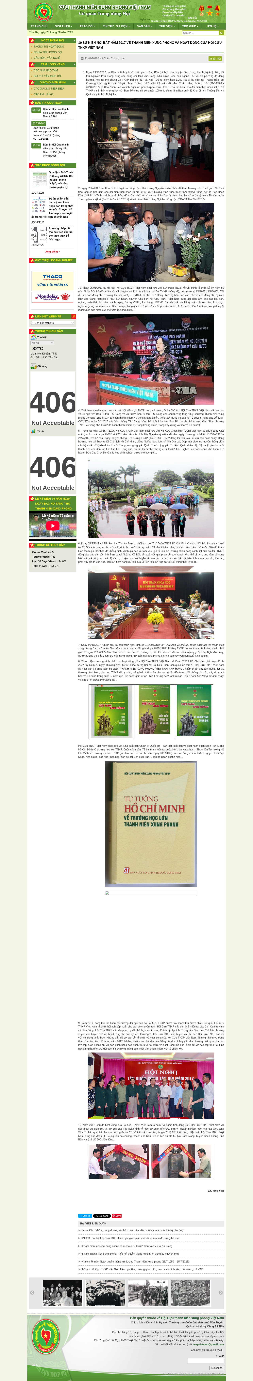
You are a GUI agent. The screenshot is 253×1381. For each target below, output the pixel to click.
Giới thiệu (63, 26)
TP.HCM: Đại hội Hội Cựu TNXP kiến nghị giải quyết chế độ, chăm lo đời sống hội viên (130, 1238)
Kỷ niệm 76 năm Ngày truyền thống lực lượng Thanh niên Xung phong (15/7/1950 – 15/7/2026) (134, 1261)
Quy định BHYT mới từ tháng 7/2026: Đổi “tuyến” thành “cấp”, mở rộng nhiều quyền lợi (61, 179)
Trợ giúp (189, 26)
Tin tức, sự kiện (115, 26)
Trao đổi (87, 26)
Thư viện (166, 26)
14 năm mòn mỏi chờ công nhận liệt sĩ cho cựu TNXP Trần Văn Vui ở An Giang (126, 1246)
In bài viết (215, 58)
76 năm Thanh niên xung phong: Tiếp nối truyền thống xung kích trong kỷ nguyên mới (129, 1253)
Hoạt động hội (52, 40)
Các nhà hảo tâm (46, 70)
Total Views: (40, 566)
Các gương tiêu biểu (49, 88)
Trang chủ (39, 26)
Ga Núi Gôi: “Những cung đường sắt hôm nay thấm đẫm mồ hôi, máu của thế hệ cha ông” (132, 1230)
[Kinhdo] (53, 282)
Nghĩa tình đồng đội (48, 52)
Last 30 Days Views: (44, 561)
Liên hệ (211, 26)
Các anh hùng (43, 94)
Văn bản (143, 26)
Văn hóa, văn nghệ (47, 57)
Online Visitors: (42, 552)
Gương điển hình (53, 82)
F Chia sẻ (85, 1216)
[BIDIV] (53, 293)
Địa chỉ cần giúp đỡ (47, 76)
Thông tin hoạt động (49, 46)
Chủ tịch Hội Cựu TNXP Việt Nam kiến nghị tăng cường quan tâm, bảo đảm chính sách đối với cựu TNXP (141, 1269)
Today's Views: (41, 556)
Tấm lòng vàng (53, 64)
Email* (220, 1356)
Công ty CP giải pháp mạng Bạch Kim (200, 1374)
